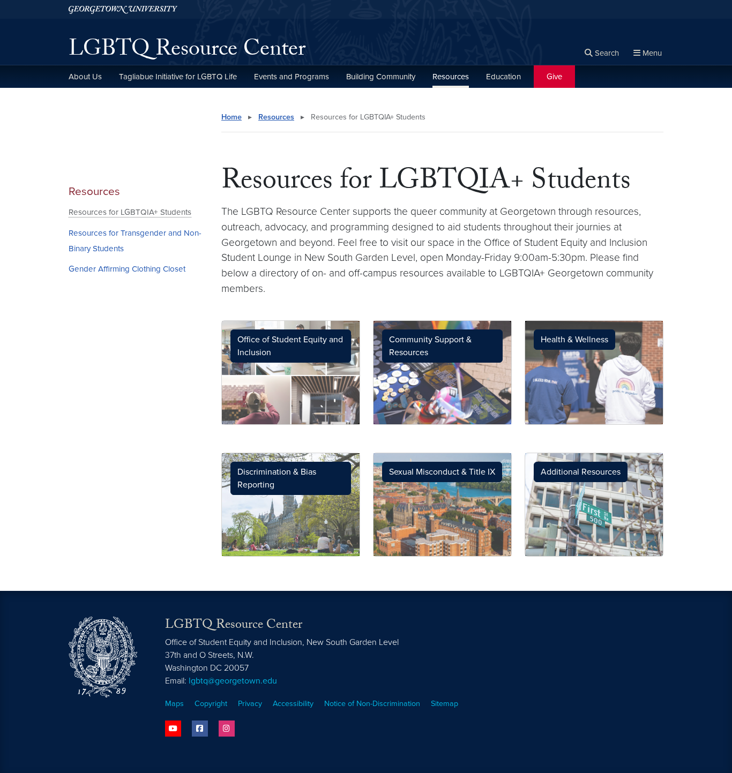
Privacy (250, 703)
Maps (174, 703)
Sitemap (444, 703)
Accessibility (293, 703)
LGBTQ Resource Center (187, 51)
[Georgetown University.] (123, 9)
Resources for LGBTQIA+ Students (130, 212)
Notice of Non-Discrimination (372, 703)
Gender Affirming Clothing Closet (127, 269)
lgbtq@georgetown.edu (233, 681)
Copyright (211, 703)
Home (231, 117)
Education (503, 76)
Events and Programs (291, 76)
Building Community (380, 76)
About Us (85, 76)
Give (554, 76)
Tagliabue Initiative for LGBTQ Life (178, 76)
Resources (450, 76)
